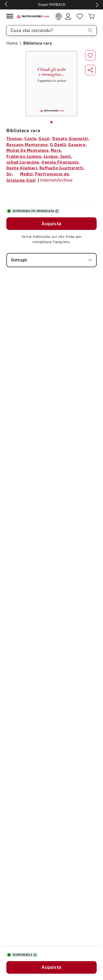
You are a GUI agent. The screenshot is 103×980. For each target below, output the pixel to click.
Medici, (27, 174)
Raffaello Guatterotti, (62, 168)
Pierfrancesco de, (52, 174)
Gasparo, (77, 145)
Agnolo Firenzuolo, (60, 162)
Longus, (51, 156)
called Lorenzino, (23, 162)
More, (56, 150)
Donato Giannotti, (70, 139)
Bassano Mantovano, (27, 145)
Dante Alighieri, (22, 168)
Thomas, (14, 139)
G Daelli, (58, 145)
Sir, (9, 174)
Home (12, 43)
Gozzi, (44, 139)
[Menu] (11, 17)
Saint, (66, 156)
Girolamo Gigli (21, 180)
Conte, (31, 139)
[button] (90, 70)
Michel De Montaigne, (28, 150)
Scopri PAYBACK (51, 4)
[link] (58, 16)
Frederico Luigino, (24, 156)
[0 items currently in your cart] (91, 16)
